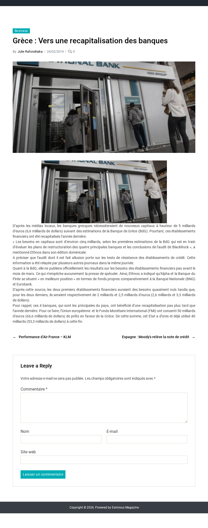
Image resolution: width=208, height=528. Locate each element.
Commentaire (34, 389)
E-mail (112, 431)
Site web (28, 452)
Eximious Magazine (125, 507)
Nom (25, 431)
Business (21, 31)
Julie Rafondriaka (30, 51)
